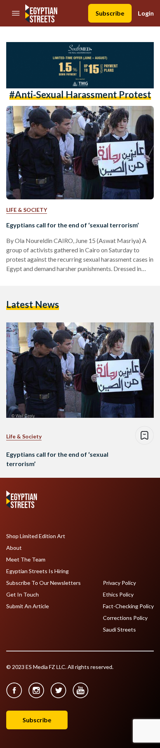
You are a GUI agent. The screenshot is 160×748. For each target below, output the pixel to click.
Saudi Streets (119, 630)
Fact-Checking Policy (128, 606)
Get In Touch (22, 594)
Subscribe (110, 13)
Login (146, 13)
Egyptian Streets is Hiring (37, 571)
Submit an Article (27, 606)
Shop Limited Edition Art (35, 536)
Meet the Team (25, 559)
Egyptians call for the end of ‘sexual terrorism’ (72, 225)
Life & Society (26, 209)
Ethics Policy (118, 594)
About (14, 548)
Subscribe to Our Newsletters (43, 583)
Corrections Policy (125, 618)
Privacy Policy (119, 583)
